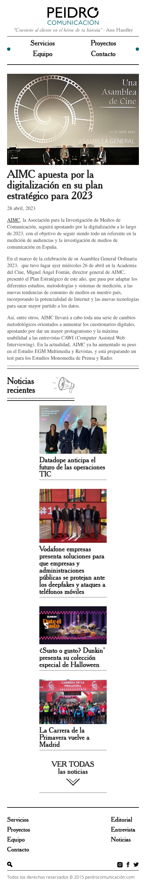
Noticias (121, 840)
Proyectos (103, 43)
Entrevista (123, 830)
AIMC (13, 219)
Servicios (42, 43)
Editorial (121, 820)
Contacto (103, 53)
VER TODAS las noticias (73, 768)
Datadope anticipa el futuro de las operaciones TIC (72, 467)
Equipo (42, 53)
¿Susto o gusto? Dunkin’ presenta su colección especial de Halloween (72, 657)
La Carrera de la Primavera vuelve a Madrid (64, 737)
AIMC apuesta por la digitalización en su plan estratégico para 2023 (55, 185)
